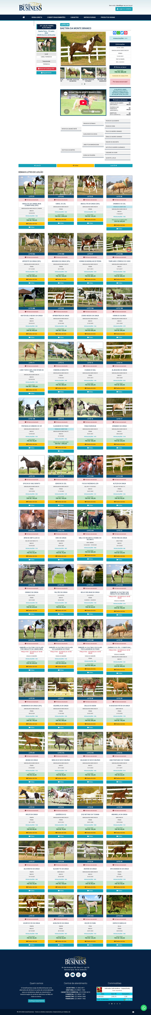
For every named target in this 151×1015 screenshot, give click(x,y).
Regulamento (46, 73)
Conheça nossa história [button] (36, 1001)
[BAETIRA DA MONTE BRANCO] (83, 49)
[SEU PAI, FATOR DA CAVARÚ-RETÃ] (68, 73)
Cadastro (75, 17)
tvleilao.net (67, 1012)
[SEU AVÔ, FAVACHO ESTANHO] (99, 73)
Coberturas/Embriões (56, 17)
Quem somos (26, 23)
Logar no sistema (124, 9)
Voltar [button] (76, 165)
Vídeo (32, 227)
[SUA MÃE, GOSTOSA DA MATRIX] (83, 73)
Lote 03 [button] (38, 165)
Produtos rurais (108, 17)
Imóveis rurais (90, 17)
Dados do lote (32, 223)
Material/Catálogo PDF (46, 69)
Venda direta (37, 17)
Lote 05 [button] (112, 165)
